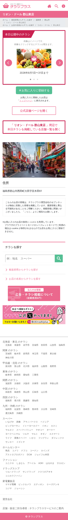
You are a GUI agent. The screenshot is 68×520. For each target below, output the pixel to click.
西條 (18, 421)
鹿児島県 (9, 413)
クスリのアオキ (45, 471)
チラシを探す (59, 258)
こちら (27, 211)
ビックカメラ (24, 484)
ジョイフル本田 (42, 454)
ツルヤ (26, 434)
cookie (33, 222)
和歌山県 (54, 383)
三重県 (35, 374)
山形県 (53, 345)
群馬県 (26, 353)
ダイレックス (57, 438)
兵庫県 (35, 383)
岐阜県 (8, 374)
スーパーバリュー (24, 429)
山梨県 (44, 366)
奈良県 (44, 383)
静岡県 (17, 374)
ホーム (5, 20)
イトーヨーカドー (31, 425)
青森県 (17, 345)
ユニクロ (9, 463)
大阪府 (26, 383)
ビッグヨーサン (12, 425)
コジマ (8, 488)
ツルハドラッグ (12, 471)
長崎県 (26, 409)
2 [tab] (34, 79)
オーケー (51, 429)
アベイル (31, 463)
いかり (32, 438)
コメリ (15, 450)
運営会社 (7, 499)
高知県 (35, 400)
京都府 (17, 383)
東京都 (53, 353)
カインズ (45, 450)
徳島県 (8, 400)
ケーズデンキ (53, 484)
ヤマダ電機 (10, 484)
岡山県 (26, 392)
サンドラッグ (29, 471)
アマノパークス (30, 421)
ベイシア (44, 421)
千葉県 (44, 353)
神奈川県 (9, 357)
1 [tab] (30, 79)
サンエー (9, 442)
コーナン (34, 450)
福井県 (35, 366)
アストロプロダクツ (14, 454)
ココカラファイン (13, 475)
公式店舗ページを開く (34, 110)
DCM (29, 454)
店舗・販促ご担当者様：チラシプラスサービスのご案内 (33, 508)
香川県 (17, 400)
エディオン (39, 484)
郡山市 (47, 20)
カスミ (54, 425)
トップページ (25, 100)
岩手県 (26, 345)
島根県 (17, 392)
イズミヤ (20, 442)
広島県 (35, 392)
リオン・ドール (43, 25)
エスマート (54, 434)
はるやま (50, 463)
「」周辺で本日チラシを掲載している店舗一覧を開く (34, 127)
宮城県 (35, 345)
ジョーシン (19, 488)
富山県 (17, 366)
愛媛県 (26, 400)
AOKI (40, 463)
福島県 (38, 20)
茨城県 (8, 353)
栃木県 (17, 353)
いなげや (9, 421)
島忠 (7, 450)
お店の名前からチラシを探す (22, 25)
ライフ (8, 438)
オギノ (43, 434)
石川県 (26, 366)
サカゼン (61, 463)
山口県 (44, 392)
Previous (8, 62)
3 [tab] (37, 79)
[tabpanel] (34, 63)
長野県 (53, 366)
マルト (35, 434)
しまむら (20, 463)
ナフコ (24, 450)
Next (59, 62)
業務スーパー (20, 438)
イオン (45, 425)
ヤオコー (40, 429)
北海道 (8, 345)
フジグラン (43, 438)
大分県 (44, 409)
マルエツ (9, 429)
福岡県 (8, 409)
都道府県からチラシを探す (21, 20)
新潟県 (8, 366)
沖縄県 (19, 413)
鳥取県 (8, 392)
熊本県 (35, 409)
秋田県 (44, 345)
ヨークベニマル (12, 434)
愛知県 (26, 374)
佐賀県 (17, 409)
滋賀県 (8, 383)
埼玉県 (35, 353)
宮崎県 (53, 409)
